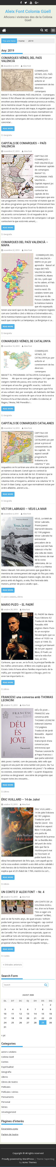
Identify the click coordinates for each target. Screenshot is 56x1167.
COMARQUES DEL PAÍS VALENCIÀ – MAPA (24, 243)
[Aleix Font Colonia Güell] (4, 30)
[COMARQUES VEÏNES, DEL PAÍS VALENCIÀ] (17, 70)
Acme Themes (29, 1162)
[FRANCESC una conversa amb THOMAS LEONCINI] (17, 709)
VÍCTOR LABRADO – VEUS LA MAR (24, 509)
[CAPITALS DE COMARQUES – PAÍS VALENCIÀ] (17, 155)
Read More (8, 128)
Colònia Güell (7, 1056)
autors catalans (10, 597)
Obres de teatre (9, 1081)
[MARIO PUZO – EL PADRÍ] (17, 614)
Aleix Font (27, 66)
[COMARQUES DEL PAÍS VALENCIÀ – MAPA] (17, 254)
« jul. (3, 1035)
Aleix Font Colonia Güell (28, 11)
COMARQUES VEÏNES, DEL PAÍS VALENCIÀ (21, 59)
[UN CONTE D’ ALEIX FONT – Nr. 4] (17, 901)
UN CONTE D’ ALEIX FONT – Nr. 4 (22, 892)
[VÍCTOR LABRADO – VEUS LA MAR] (17, 518)
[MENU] (53, 30)
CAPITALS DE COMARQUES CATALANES (27, 423)
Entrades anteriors (13, 964)
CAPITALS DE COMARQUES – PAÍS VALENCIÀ (23, 144)
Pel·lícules (5, 1086)
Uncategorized (8, 1111)
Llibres (20, 597)
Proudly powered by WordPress (18, 1158)
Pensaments (7, 1096)
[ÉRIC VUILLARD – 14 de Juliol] (17, 809)
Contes (6, 956)
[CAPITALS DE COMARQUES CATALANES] (17, 432)
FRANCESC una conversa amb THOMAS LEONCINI (27, 698)
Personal (5, 1101)
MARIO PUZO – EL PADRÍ (17, 604)
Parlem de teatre (9, 1134)
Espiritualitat (7, 1066)
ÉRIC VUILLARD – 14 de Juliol (20, 799)
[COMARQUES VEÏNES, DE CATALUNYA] (17, 350)
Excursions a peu (9, 1128)
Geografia (8, 135)
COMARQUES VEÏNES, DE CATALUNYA (26, 341)
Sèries (4, 1106)
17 (5, 1018)
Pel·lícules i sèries (9, 1091)
